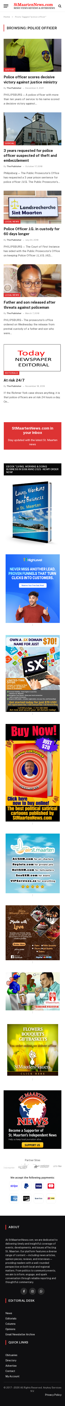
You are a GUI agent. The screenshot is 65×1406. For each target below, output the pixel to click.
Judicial (9, 143)
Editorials (11, 373)
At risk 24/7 (14, 380)
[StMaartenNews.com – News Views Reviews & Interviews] (34, 6)
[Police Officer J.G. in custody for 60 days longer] (32, 207)
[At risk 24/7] (32, 358)
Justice (9, 70)
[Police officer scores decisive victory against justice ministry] (32, 55)
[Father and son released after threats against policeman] (32, 280)
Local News (12, 222)
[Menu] (6, 6)
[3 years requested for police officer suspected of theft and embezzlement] (32, 128)
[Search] (59, 6)
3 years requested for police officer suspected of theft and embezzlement (30, 155)
